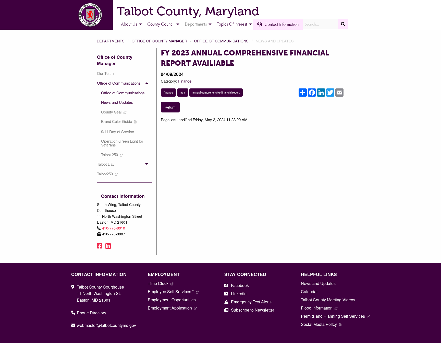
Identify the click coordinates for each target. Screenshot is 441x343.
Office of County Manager (159, 40)
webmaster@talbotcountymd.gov (106, 325)
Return (170, 107)
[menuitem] (130, 24)
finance (168, 92)
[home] (90, 14)
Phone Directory (91, 313)
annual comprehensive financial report (216, 92)
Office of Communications (221, 40)
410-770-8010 (113, 228)
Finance (184, 81)
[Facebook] (99, 245)
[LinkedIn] (108, 245)
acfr (182, 92)
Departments (111, 40)
